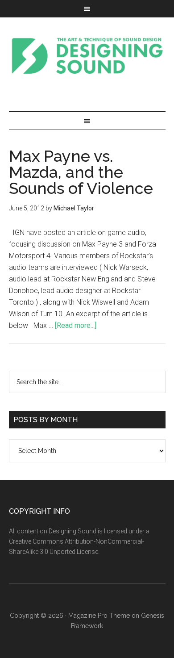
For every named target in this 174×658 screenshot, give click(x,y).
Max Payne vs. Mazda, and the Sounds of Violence (81, 172)
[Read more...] (75, 325)
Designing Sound (87, 55)
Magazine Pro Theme (99, 615)
